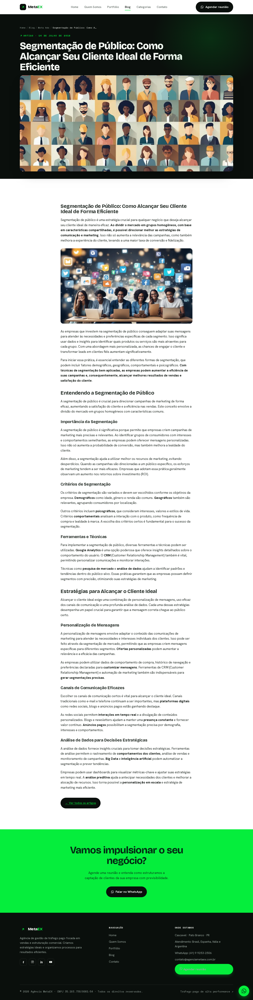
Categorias (144, 7)
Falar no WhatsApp (129, 892)
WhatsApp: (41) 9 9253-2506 (193, 953)
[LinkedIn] (41, 962)
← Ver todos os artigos (80, 803)
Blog (128, 7)
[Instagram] (32, 962)
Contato (162, 7)
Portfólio (113, 7)
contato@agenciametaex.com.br (195, 959)
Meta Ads (43, 27)
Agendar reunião (217, 7)
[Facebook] (23, 962)
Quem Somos (92, 7)
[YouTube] (50, 962)
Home (74, 7)
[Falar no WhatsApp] (244, 991)
